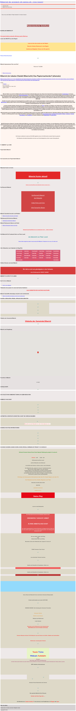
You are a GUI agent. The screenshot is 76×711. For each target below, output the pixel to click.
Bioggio (52, 701)
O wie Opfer (41, 255)
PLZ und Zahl (19, 251)
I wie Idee (41, 253)
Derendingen (22, 115)
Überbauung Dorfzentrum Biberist (9, 220)
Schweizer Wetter (38, 613)
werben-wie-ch (38, 490)
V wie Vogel (48, 257)
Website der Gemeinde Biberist (38, 321)
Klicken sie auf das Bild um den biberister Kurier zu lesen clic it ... (38, 184)
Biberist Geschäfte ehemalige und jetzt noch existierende (14, 296)
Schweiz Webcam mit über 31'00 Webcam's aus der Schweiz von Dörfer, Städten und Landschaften (38, 635)
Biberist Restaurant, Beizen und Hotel (10, 225)
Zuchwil (72, 113)
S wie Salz (26, 257)
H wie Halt (34, 253)
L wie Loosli (18, 255)
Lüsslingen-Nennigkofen (56, 113)
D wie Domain (49, 251)
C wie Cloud (41, 251)
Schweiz (33, 457)
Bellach (63, 113)
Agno (58, 701)
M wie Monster (27, 255)
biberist (5, 84)
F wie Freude (19, 253)
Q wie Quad (55, 255)
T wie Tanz (34, 257)
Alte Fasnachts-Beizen (38, 208)
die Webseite (38, 198)
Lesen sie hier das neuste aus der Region (38, 43)
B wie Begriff (34, 251)
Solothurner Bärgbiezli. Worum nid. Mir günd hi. (38, 49)
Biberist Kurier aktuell (38, 176)
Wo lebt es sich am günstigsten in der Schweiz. (38, 269)
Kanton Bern (53, 115)
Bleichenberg (4, 102)
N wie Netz (34, 255)
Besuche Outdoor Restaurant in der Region (38, 46)
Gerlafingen (29, 115)
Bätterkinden (46, 115)
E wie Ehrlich (56, 251)
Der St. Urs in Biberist (7, 285)
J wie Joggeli (48, 253)
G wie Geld (26, 253)
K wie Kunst (55, 253)
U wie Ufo (41, 257)
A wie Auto (26, 251)
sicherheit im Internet (38, 487)
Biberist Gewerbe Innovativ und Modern (10, 216)
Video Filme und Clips (38, 203)
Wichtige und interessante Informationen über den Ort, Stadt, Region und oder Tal (38, 477)
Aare (43, 105)
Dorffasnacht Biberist (38, 195)
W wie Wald (55, 257)
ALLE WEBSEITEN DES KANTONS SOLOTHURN (38, 290)
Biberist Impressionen (7, 73)
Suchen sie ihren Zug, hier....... (38, 696)
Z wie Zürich (55, 259)
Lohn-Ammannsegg (47, 113)
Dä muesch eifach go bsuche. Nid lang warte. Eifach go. (14, 36)
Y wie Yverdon (19, 259)
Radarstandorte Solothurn (38, 26)
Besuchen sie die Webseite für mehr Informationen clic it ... (37, 424)
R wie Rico (18, 257)
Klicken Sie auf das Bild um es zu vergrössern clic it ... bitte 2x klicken (38, 229)
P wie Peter (48, 255)
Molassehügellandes (23, 95)
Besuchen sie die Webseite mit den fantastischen (38, 626)
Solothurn (68, 113)
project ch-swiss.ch (29, 701)
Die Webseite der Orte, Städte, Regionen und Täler (38, 480)
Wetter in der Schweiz (38, 615)
